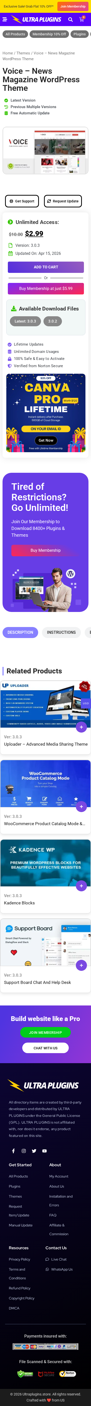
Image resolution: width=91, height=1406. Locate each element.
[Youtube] (44, 1150)
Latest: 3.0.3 (25, 320)
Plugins (80, 34)
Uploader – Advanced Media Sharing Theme (46, 744)
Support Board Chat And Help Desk (37, 982)
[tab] (20, 632)
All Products (15, 34)
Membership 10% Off (49, 34)
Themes (23, 53)
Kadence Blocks (19, 902)
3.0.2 (52, 320)
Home (8, 53)
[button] (70, 19)
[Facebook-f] (13, 1150)
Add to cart (46, 267)
